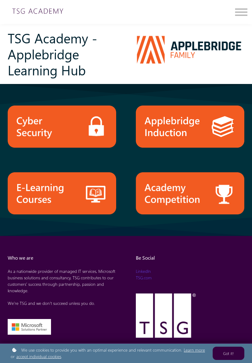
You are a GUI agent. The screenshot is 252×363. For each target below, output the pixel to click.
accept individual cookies (38, 356)
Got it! (228, 353)
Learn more (194, 350)
